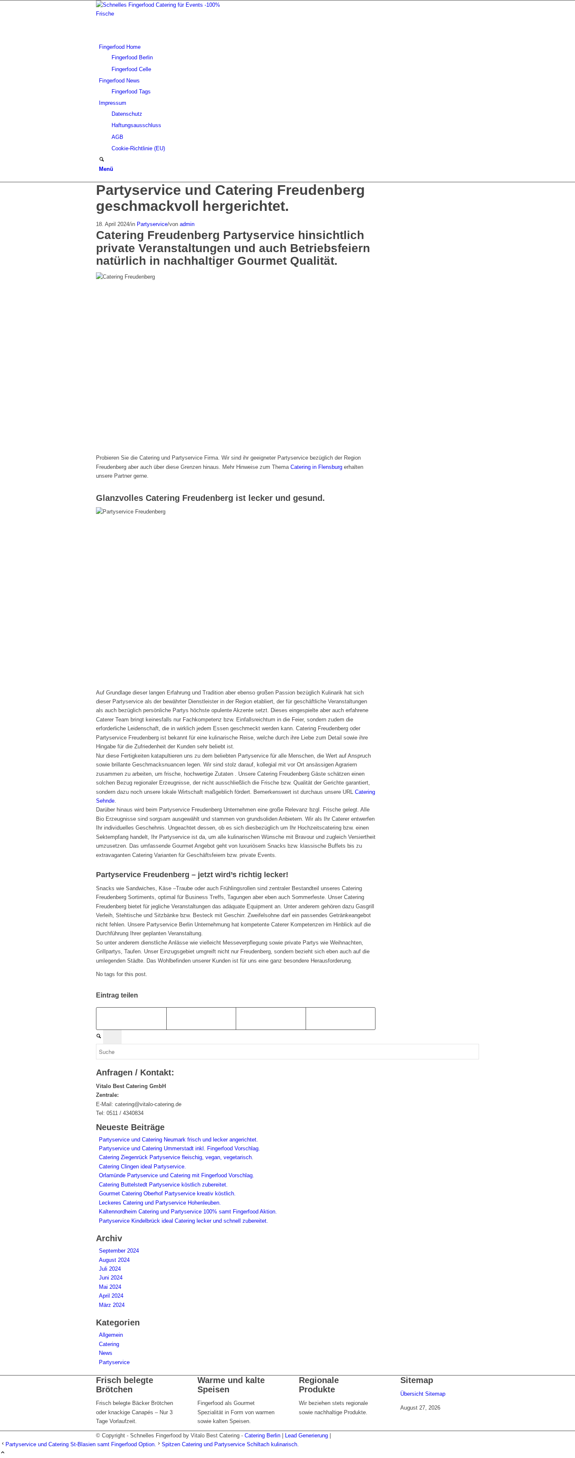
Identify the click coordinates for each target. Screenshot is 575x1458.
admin (187, 224)
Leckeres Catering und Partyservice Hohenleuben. (160, 1203)
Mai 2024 (110, 1287)
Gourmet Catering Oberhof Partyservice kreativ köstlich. (167, 1193)
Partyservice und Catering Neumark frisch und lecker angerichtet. (178, 1139)
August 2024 (114, 1260)
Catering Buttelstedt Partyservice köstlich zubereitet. (163, 1184)
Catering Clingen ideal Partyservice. (142, 1166)
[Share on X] (201, 1018)
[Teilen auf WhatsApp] (271, 1018)
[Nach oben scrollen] (2, 1453)
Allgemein (111, 1335)
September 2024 (119, 1251)
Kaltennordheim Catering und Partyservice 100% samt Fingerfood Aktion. (188, 1211)
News (105, 1353)
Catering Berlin (262, 1435)
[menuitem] (289, 58)
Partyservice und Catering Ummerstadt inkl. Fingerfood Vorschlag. (179, 1148)
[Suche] (101, 160)
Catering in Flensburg (316, 467)
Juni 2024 (110, 1277)
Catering (109, 1344)
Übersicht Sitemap (422, 1394)
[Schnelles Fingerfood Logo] (159, 14)
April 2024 (111, 1296)
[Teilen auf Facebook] (131, 1018)
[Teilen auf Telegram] (340, 1018)
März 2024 (112, 1305)
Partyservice (152, 224)
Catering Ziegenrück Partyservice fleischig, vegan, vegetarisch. (176, 1157)
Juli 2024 (110, 1269)
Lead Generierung (306, 1435)
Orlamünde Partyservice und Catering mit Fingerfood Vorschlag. (176, 1175)
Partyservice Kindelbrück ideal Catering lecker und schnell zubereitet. (183, 1221)
